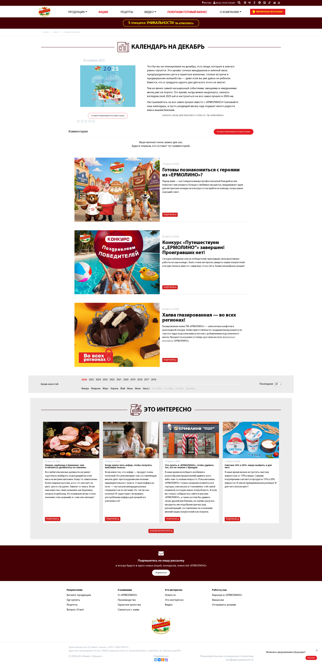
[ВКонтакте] (159, 659)
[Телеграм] (259, 3)
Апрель (114, 388)
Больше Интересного (160, 531)
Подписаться (161, 573)
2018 (139, 379)
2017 (146, 379)
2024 (98, 379)
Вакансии (218, 600)
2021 (119, 379)
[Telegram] (155, 659)
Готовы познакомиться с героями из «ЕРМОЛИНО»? (201, 173)
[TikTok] (269, 3)
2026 (84, 379)
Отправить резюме (224, 604)
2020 (125, 379)
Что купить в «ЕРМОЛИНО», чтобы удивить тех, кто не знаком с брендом (189, 466)
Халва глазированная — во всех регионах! (199, 318)
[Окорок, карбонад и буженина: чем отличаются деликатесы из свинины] (71, 440)
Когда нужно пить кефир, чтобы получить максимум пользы (128, 466)
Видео (169, 604)
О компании (229, 12)
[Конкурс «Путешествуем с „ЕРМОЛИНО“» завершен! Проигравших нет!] (117, 262)
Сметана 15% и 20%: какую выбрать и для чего (248, 466)
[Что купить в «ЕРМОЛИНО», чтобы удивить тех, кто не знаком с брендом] (191, 440)
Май (122, 388)
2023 (105, 379)
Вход (218, 3)
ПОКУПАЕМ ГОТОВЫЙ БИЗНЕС (187, 12)
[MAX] (279, 3)
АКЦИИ (103, 12)
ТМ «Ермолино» (161, 23)
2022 (112, 379)
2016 (153, 379)
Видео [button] (149, 12)
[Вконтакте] (249, 3)
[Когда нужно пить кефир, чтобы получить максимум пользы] (131, 440)
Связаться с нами (128, 609)
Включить (311, 658)
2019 (132, 379)
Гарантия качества (129, 604)
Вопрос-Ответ (75, 609)
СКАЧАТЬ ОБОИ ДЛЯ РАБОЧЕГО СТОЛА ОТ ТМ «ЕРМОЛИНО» (193, 115)
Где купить (73, 600)
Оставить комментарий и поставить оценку (107, 116)
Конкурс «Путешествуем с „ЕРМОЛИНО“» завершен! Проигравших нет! (193, 247)
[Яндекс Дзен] (274, 3)
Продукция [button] (76, 12)
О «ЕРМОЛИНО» (127, 595)
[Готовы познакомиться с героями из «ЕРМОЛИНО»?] (117, 190)
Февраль (96, 388)
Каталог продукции (79, 595)
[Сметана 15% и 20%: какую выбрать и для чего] (251, 440)
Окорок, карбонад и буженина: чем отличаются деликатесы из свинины (65, 466)
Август (146, 388)
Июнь (130, 388)
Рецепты (127, 12)
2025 (91, 379)
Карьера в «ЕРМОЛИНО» (227, 595)
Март (106, 388)
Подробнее (169, 215)
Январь (85, 388)
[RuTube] (264, 3)
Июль (138, 388)
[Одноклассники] (254, 3)
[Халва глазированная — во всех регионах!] (117, 335)
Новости (170, 595)
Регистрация (228, 3)
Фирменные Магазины (269, 12)
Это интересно (174, 600)
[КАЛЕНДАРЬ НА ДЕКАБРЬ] (107, 86)
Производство (127, 600)
